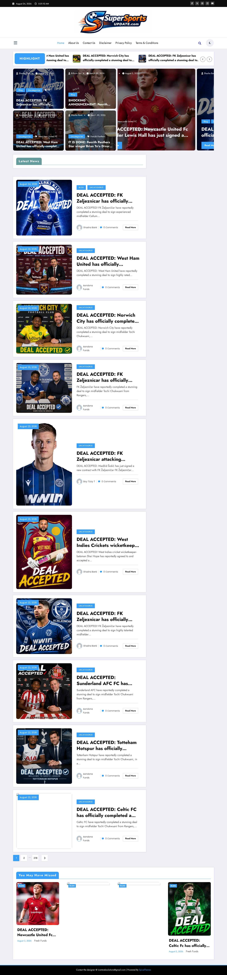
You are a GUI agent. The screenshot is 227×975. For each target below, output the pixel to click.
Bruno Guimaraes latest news (194, 81)
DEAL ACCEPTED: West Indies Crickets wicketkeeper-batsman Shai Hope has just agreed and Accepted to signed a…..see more (108, 542)
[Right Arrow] (209, 59)
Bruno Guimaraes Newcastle (178, 86)
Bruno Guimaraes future (168, 81)
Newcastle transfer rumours (162, 103)
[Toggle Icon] (15, 43)
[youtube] (212, 3)
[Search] (200, 43)
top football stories (173, 121)
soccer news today (178, 117)
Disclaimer (105, 43)
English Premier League (147, 94)
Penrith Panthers (97, 136)
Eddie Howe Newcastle (173, 90)
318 (35, 858)
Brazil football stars (174, 72)
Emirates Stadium (210, 90)
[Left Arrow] (202, 59)
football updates (160, 99)
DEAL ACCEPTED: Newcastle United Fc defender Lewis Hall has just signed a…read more (37, 932)
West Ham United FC (47, 136)
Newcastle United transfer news (150, 108)
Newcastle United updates (178, 108)
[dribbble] (202, 3)
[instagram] (207, 3)
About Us (73, 43)
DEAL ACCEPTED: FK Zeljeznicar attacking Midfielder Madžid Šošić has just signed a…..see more (107, 456)
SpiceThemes (145, 969)
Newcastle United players (210, 103)
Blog (21, 90)
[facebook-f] (192, 3)
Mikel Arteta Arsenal (200, 99)
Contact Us (89, 43)
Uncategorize (34, 90)
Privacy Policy (124, 43)
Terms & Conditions (147, 43)
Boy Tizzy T (89, 481)
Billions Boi (75, 73)
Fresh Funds (40, 940)
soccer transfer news (198, 117)
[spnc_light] (210, 43)
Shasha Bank (24, 73)
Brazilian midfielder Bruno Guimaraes (202, 72)
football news (203, 94)
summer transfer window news (150, 121)
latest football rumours (179, 99)
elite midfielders (193, 90)
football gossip (188, 94)
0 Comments (110, 227)
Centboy (142, 73)
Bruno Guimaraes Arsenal (188, 77)
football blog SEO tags (169, 94)
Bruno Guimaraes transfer (204, 86)
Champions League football (148, 90)
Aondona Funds (25, 115)
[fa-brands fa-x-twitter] (197, 3)
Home (60, 43)
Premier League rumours (193, 112)
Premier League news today (167, 112)
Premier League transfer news (155, 117)
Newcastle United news (187, 103)
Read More (145, 145)
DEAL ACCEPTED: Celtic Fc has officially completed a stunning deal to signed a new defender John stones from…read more (187, 943)
